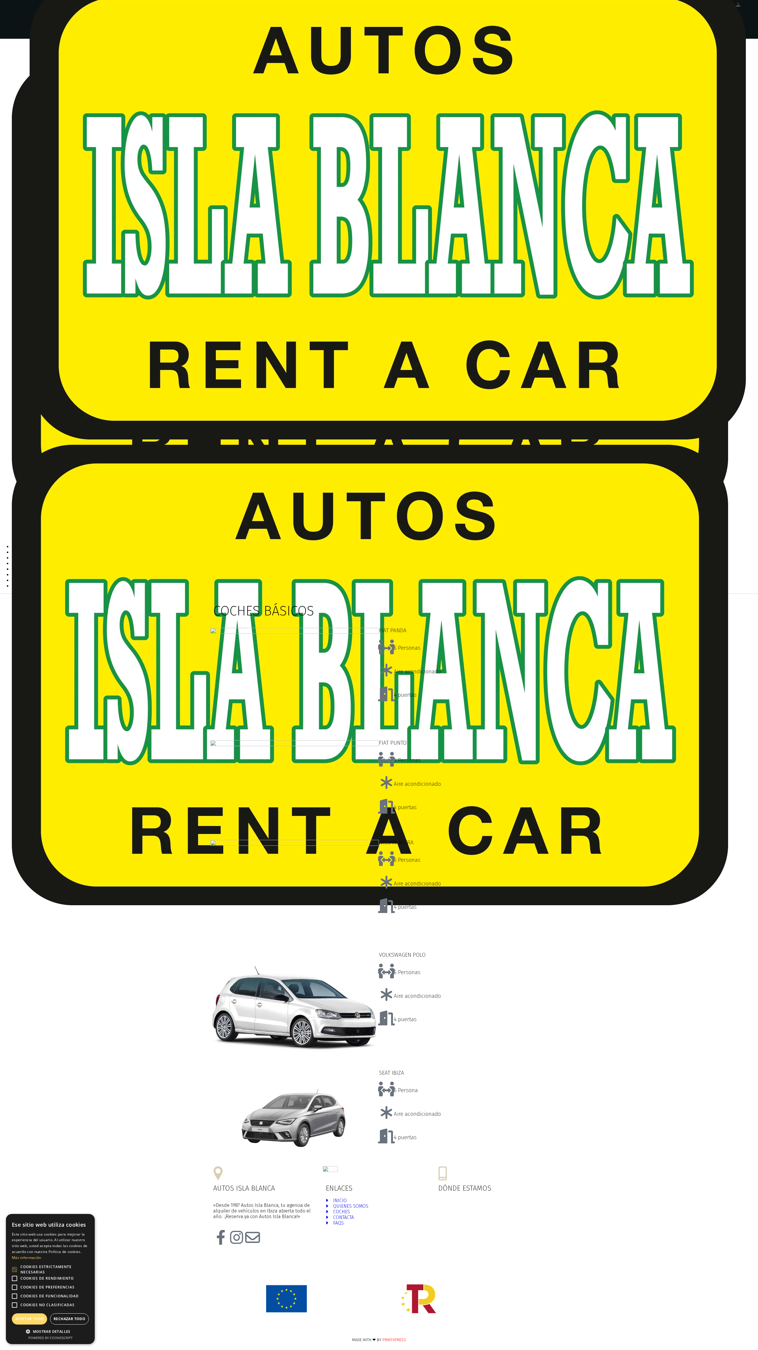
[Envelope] (252, 1237)
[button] (50, 1331)
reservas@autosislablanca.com (379, 1173)
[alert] (50, 1279)
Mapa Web (339, 1328)
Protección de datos (478, 1328)
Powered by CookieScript (50, 1338)
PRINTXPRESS (394, 1340)
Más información (26, 1257)
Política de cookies (370, 1328)
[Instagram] (236, 1237)
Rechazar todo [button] (69, 1318)
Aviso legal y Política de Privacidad (423, 1328)
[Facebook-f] (220, 1237)
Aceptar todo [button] (29, 1318)
